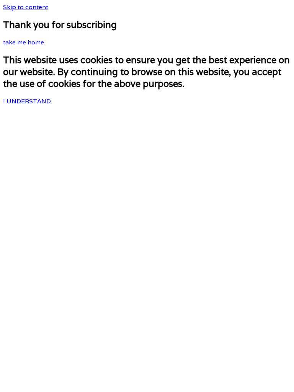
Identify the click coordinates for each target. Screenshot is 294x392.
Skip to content (25, 7)
